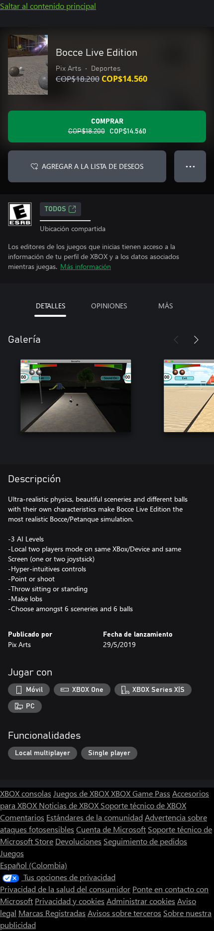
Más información (85, 266)
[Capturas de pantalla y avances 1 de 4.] (75, 399)
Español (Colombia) (33, 865)
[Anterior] (176, 340)
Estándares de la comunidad (94, 817)
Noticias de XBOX (70, 805)
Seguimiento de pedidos (145, 841)
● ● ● (190, 166)
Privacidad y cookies (70, 901)
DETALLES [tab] (50, 305)
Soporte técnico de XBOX (143, 805)
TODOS (55, 209)
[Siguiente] (196, 340)
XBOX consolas (25, 793)
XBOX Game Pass (140, 793)
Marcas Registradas (52, 913)
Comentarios (22, 817)
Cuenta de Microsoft (111, 829)
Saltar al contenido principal (48, 5)
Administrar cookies (141, 901)
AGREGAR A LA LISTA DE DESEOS (92, 166)
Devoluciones (78, 841)
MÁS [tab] (165, 305)
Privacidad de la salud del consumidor (65, 889)
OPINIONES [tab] (109, 305)
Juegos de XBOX (82, 793)
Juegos (12, 853)
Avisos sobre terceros (124, 913)
